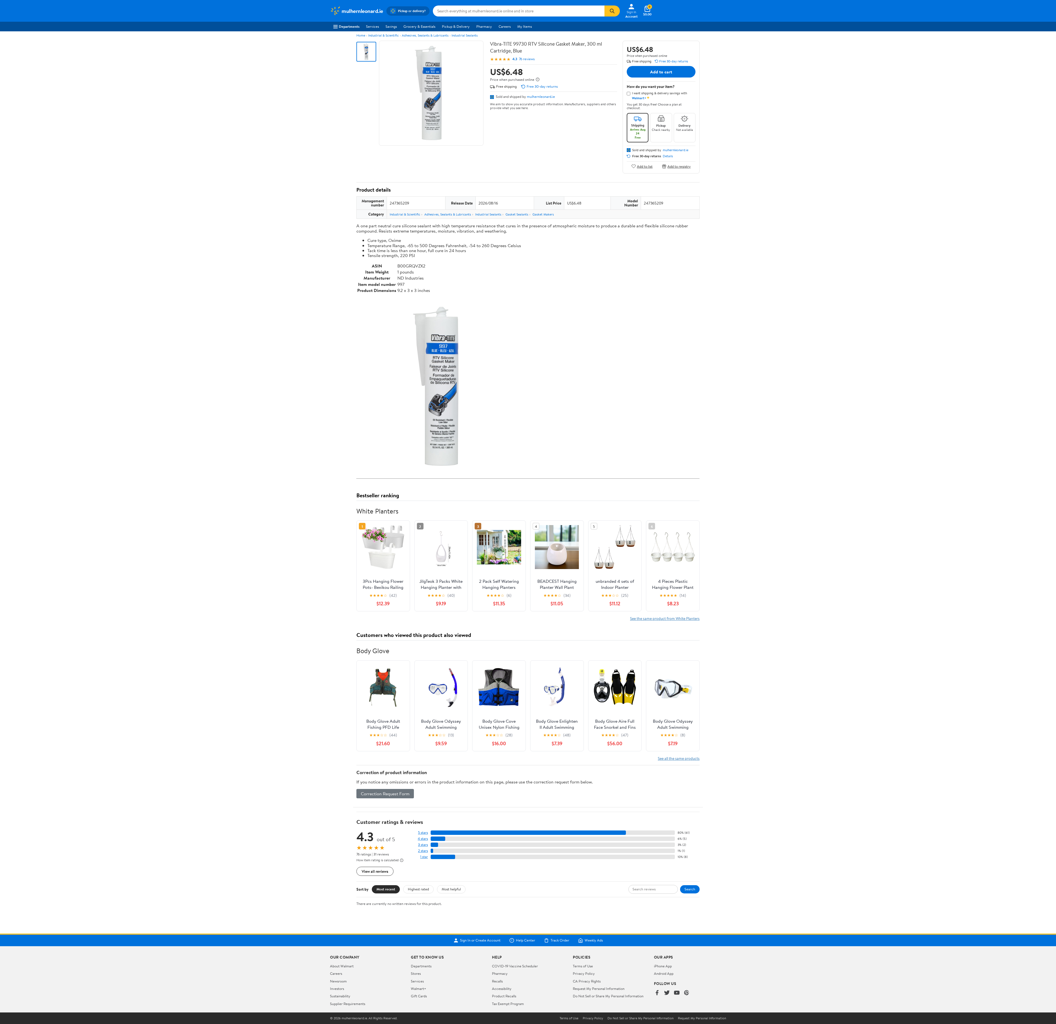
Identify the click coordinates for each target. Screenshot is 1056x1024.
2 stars (423, 851)
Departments (349, 26)
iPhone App (663, 966)
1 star (424, 857)
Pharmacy (484, 26)
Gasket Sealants (516, 214)
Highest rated (418, 889)
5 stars (423, 832)
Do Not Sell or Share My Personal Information (608, 995)
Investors (337, 988)
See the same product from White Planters (665, 618)
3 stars (423, 845)
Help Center (525, 940)
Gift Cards (419, 995)
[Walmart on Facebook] (657, 993)
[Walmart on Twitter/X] (667, 993)
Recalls (497, 981)
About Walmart (342, 966)
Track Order (560, 940)
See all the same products (679, 758)
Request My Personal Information (599, 988)
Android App (663, 973)
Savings (391, 26)
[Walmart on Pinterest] (687, 993)
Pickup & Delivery (456, 26)
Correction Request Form (385, 794)
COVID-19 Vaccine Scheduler (515, 966)
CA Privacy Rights (587, 981)
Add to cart (661, 72)
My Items (524, 26)
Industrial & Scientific (383, 35)
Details (668, 156)
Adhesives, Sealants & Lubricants (425, 35)
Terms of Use (583, 966)
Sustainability (340, 995)
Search (689, 889)
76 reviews (527, 59)
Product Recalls (504, 995)
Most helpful (451, 889)
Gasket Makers (543, 214)
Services (372, 26)
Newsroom (338, 981)
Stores (416, 973)
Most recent (385, 889)
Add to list (645, 166)
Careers (505, 26)
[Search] (612, 10)
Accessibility (502, 988)
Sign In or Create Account (480, 940)
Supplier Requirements (347, 1003)
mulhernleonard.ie (541, 96)
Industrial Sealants (465, 35)
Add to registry (679, 166)
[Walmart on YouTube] (677, 993)
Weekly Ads (594, 940)
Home (360, 35)
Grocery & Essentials (419, 26)
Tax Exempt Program (508, 1003)
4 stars (423, 839)
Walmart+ (418, 988)
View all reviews (375, 871)
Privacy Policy (584, 973)
